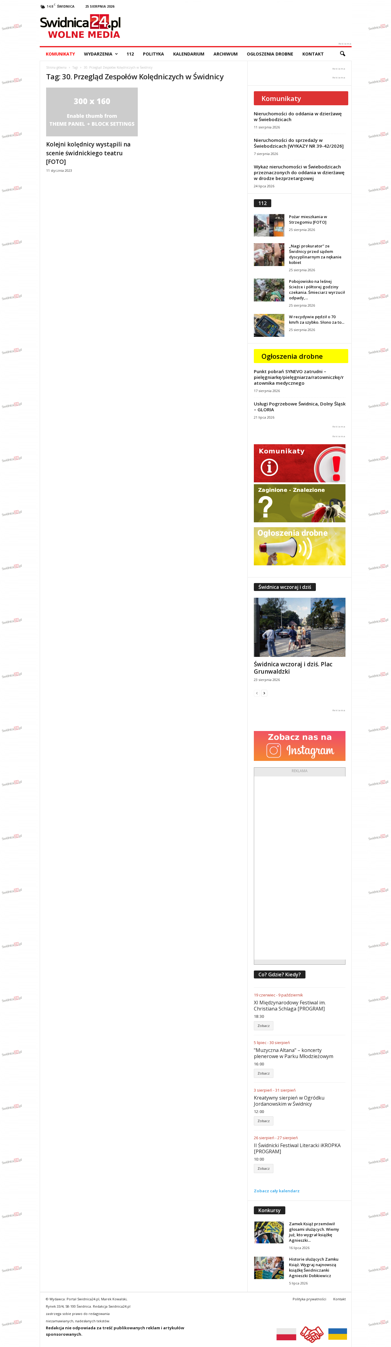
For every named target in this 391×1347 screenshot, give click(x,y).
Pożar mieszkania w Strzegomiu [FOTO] (308, 219)
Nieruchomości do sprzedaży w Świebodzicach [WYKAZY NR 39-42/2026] (299, 143)
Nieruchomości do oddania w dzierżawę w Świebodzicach (298, 116)
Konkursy (269, 1210)
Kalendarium (188, 54)
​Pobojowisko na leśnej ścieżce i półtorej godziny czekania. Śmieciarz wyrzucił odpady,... (317, 290)
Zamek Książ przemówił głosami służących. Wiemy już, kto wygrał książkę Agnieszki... (314, 1232)
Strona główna (56, 67)
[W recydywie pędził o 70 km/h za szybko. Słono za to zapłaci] (269, 325)
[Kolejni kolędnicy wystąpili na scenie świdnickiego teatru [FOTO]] (92, 112)
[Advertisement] (300, 868)
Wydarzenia (98, 54)
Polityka (153, 54)
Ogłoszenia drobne (270, 54)
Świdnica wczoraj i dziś (284, 587)
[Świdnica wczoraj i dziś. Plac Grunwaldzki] (299, 627)
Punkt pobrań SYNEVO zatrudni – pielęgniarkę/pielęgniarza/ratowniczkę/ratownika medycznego (299, 377)
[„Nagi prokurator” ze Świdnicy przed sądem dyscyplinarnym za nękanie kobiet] (269, 254)
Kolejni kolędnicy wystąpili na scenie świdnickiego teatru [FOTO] (88, 153)
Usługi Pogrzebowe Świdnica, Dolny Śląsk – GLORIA (299, 406)
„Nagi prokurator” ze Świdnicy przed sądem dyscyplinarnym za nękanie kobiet (315, 254)
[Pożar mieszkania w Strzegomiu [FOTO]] (269, 225)
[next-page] (264, 693)
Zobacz (264, 1025)
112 (130, 54)
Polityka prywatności (309, 1299)
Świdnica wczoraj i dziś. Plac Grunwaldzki (293, 667)
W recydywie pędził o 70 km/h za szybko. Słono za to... (316, 319)
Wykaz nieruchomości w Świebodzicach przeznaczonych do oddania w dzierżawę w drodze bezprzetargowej (299, 172)
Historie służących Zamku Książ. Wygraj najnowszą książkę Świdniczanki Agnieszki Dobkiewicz (313, 1267)
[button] (342, 54)
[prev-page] (257, 693)
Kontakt (313, 54)
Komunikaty (60, 54)
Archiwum (226, 54)
